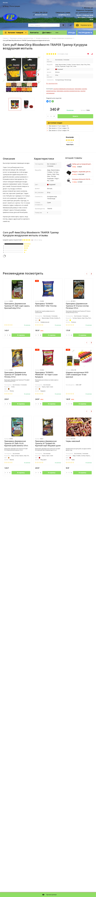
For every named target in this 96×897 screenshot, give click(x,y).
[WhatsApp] (53, 101)
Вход (6, 6)
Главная (5, 38)
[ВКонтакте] (47, 101)
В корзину (21, 335)
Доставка (46, 32)
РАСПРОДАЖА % (85, 33)
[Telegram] (50, 101)
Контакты (34, 32)
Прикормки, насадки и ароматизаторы (21, 38)
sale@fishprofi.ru (64, 15)
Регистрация (15, 6)
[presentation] (5, 74)
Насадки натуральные (42, 38)
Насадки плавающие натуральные (62, 38)
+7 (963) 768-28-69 (40, 12)
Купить (75, 116)
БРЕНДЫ (71, 33)
